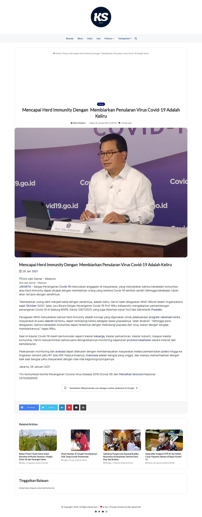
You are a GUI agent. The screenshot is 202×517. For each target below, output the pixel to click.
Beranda (69, 38)
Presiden (156, 309)
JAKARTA (25, 286)
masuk (33, 488)
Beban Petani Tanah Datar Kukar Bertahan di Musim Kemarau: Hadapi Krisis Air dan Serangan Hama (35, 456)
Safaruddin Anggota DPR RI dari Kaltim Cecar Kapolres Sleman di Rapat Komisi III (163, 456)
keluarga (99, 336)
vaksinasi (166, 317)
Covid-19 (65, 286)
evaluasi (60, 351)
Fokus (65, 53)
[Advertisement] (101, 78)
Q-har (105, 507)
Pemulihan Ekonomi (131, 374)
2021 (35, 271)
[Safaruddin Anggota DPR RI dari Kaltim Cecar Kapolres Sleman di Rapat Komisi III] (164, 440)
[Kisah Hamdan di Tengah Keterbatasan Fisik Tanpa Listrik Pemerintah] (80, 440)
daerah (49, 321)
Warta (80, 38)
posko (165, 351)
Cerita (89, 38)
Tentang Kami (124, 38)
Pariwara (108, 38)
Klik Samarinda (134, 507)
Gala (98, 38)
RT (50, 355)
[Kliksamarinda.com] (101, 17)
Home (58, 53)
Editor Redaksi (79, 123)
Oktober (31, 305)
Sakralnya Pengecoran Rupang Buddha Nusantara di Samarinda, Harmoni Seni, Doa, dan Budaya (121, 456)
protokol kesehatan (139, 340)
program (154, 317)
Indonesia (92, 355)
